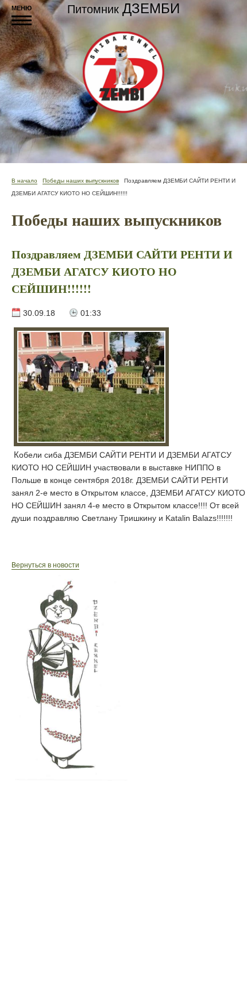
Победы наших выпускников (81, 180)
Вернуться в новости (45, 565)
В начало (24, 180)
